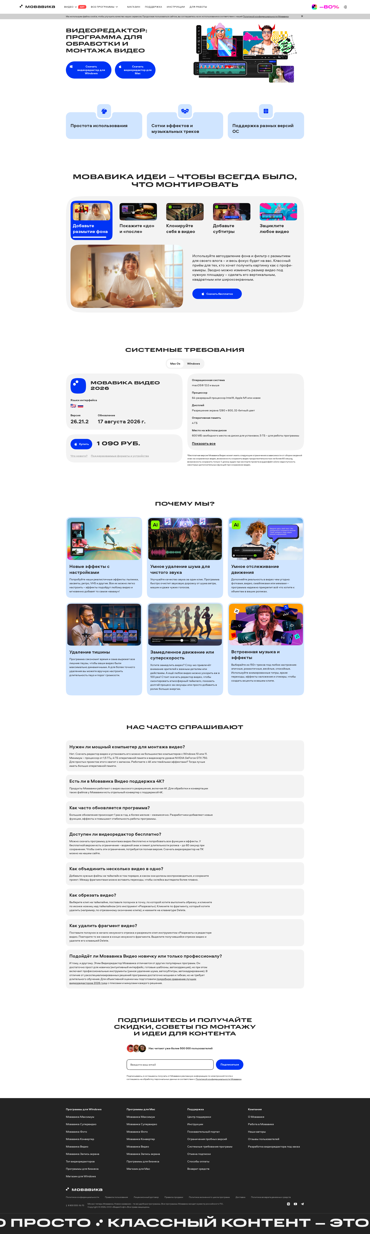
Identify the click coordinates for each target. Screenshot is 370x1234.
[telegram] (302, 1204)
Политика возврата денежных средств (271, 1197)
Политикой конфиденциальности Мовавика (265, 16)
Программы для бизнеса (82, 1169)
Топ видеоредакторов (80, 1161)
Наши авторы (257, 1131)
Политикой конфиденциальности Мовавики (218, 1079)
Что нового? (79, 456)
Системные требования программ (209, 1146)
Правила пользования (116, 1197)
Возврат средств (198, 1169)
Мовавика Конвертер (80, 1139)
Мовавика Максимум (80, 1116)
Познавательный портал (203, 1131)
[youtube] (295, 1204)
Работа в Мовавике (261, 1124)
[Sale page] (325, 7)
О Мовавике (256, 1116)
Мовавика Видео (77, 1146)
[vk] (288, 1204)
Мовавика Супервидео (81, 1124)
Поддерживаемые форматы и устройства (120, 456)
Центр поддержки (199, 1116)
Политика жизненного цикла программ (209, 1197)
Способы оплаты (198, 1161)
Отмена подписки (199, 1154)
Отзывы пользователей (263, 1139)
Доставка (240, 1197)
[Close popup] (302, 16)
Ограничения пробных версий (207, 1139)
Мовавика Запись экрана (82, 1154)
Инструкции (195, 1124)
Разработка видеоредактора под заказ (274, 1146)
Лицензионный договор (146, 1197)
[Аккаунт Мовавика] (345, 7)
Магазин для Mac (138, 1169)
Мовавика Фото (76, 1131)
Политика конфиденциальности (82, 1197)
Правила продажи (173, 1197)
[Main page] (37, 7)
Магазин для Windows (81, 1176)
